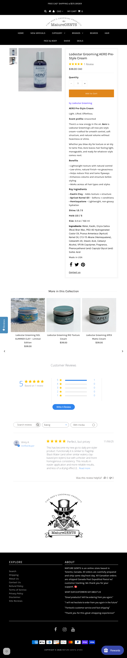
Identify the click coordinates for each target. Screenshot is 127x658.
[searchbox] (24, 424)
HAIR (107, 33)
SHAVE (67, 41)
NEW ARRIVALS (38, 33)
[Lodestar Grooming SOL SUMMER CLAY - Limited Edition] (28, 315)
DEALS (80, 41)
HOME (21, 33)
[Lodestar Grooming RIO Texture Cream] (63, 315)
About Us (14, 578)
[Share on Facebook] (71, 265)
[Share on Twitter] (76, 265)
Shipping (13, 575)
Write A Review (64, 406)
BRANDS (76, 33)
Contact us (75, 272)
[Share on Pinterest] (83, 265)
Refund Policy (16, 586)
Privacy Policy (16, 593)
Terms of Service (17, 589)
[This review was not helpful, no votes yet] (110, 478)
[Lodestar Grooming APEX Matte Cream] (99, 315)
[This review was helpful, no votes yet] (105, 478)
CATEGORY (57, 33)
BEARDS (94, 33)
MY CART (75, 11)
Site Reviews (15, 601)
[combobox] (55, 425)
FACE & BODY (50, 41)
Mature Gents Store (72, 650)
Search (12, 571)
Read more (84, 468)
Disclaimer (14, 597)
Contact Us (15, 582)
